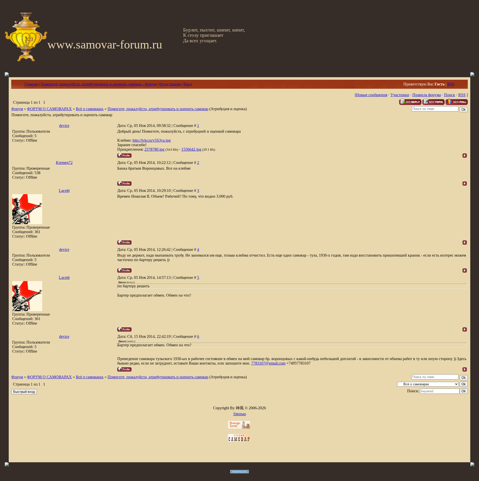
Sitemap (239, 414)
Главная (31, 84)
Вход (187, 84)
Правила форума (426, 95)
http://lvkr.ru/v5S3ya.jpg (151, 140)
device (64, 125)
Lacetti (64, 190)
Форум (17, 109)
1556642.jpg (191, 149)
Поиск (449, 95)
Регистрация (170, 84)
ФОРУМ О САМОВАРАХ (49, 109)
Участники (399, 95)
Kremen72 (64, 162)
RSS (451, 84)
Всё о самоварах (90, 109)
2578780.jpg (154, 149)
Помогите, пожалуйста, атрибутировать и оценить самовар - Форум (98, 84)
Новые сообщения (371, 95)
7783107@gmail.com (268, 363)
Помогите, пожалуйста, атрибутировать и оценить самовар (158, 109)
